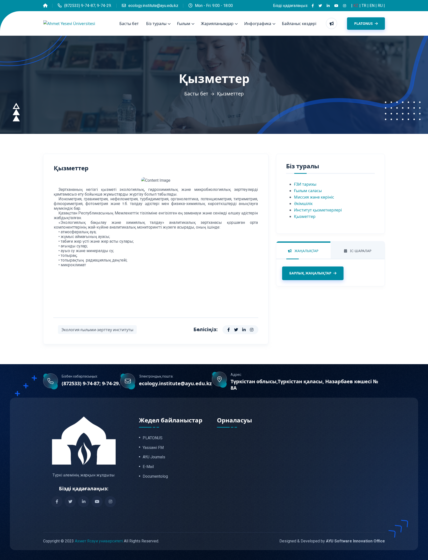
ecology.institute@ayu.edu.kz (153, 5)
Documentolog (155, 476)
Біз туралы (156, 23)
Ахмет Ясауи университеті (99, 541)
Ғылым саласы (308, 190)
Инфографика (257, 23)
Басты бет (129, 23)
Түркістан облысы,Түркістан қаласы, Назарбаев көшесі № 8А (304, 384)
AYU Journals (154, 457)
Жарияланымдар (217, 23)
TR (364, 5)
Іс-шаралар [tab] (360, 250)
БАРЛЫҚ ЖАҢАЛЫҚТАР (310, 273)
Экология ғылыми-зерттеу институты (97, 329)
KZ (356, 5)
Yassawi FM (153, 447)
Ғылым (183, 23)
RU (381, 5)
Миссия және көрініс (314, 197)
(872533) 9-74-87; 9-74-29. (88, 5)
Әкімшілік (303, 203)
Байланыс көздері (299, 23)
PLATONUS (364, 23)
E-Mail (148, 467)
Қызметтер (305, 216)
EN (372, 5)
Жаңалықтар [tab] (306, 250)
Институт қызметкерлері (318, 210)
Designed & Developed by (332, 541)
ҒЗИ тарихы (305, 184)
